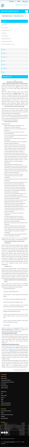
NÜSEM (2, 412)
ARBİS (2, 399)
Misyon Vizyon (5, 27)
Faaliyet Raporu (5, 35)
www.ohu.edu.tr (16, 328)
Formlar (4, 64)
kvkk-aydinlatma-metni (6, 38)
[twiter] (4, 433)
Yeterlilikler (4, 68)
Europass (3, 397)
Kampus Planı (3, 376)
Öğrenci (3, 60)
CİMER (2, 401)
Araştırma (4, 53)
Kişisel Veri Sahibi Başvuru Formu (8, 44)
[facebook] (2, 433)
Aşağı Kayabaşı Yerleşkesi (6, 380)
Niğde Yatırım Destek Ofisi (6, 404)
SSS (20, 1)
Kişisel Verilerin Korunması (6, 410)
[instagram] (7, 433)
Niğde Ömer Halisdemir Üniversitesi (7, 438)
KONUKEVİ (3, 416)
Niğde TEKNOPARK (4, 418)
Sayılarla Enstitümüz (6, 30)
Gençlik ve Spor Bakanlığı (6, 402)
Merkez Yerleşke (4, 378)
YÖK (2, 393)
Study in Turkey (4, 395)
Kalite (3, 72)
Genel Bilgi (4, 33)
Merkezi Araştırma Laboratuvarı (7, 414)
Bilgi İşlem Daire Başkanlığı (9, 441)
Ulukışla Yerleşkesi (4, 387)
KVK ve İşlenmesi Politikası (7, 41)
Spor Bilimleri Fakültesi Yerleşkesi (7, 381)
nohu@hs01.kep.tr (12, 350)
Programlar (4, 57)
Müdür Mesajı (4, 24)
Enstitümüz (4, 21)
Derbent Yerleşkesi (4, 385)
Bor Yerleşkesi (3, 383)
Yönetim (4, 49)
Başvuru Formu (10, 329)
